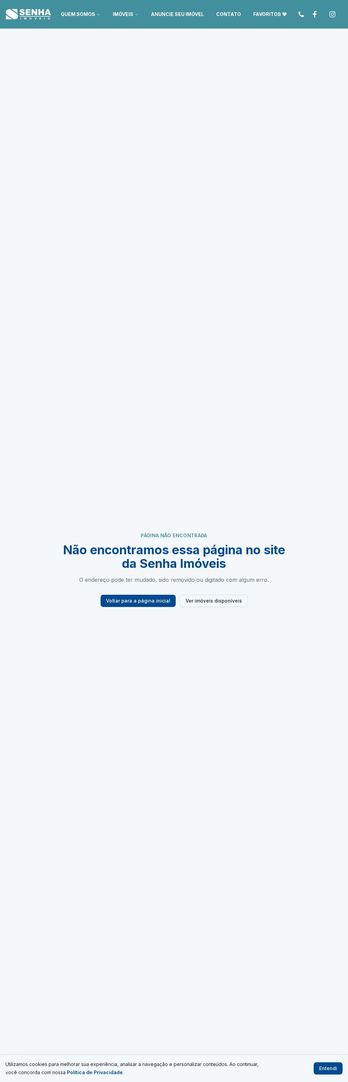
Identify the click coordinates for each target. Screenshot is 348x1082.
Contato (228, 14)
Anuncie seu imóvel (177, 14)
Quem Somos (78, 14)
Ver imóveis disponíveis (214, 601)
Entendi (328, 1068)
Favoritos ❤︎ (270, 14)
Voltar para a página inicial (138, 601)
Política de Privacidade (95, 1072)
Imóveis (123, 14)
